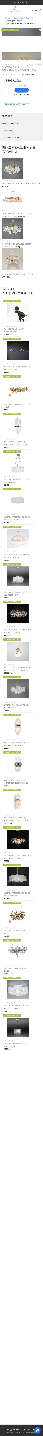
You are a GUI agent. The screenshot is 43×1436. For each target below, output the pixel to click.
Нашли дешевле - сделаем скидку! (17, 103)
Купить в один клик (21, 94)
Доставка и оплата (11, 138)
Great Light (7, 65)
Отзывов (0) (7, 130)
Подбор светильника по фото (14, 105)
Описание (7, 116)
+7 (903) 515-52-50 (20, 2)
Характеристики (10, 123)
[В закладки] (40, 30)
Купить (21, 90)
